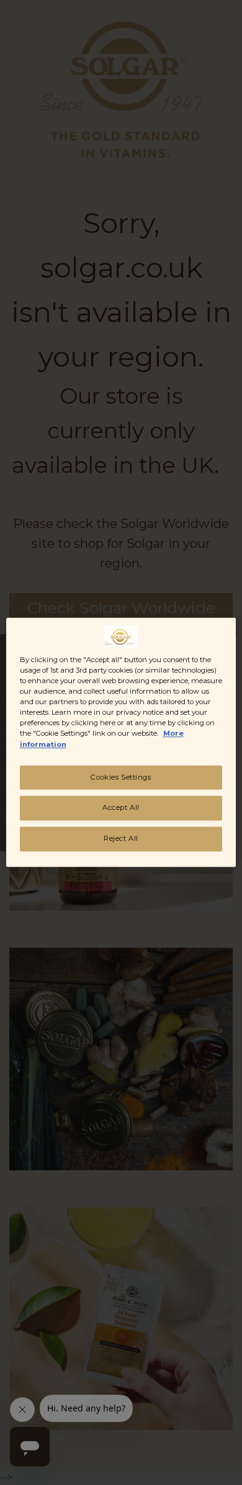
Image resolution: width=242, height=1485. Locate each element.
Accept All (121, 808)
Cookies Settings (121, 777)
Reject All (121, 839)
